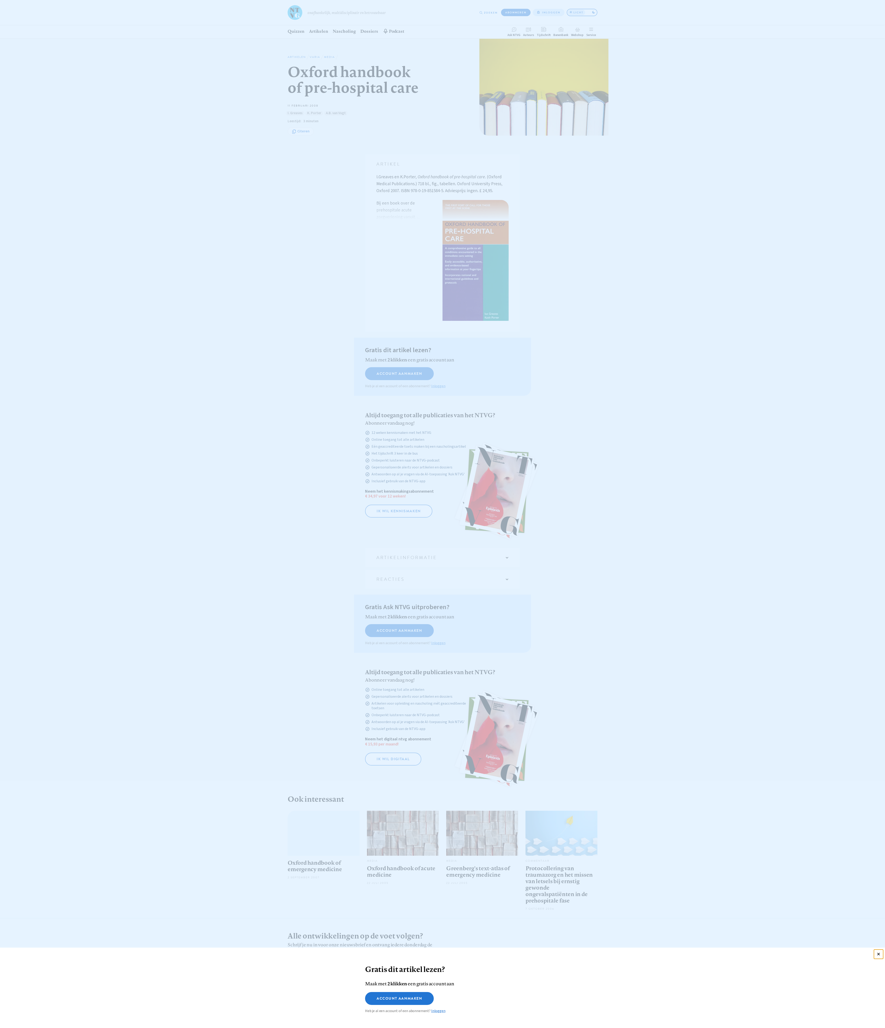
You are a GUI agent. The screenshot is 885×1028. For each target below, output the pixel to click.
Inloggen (438, 1010)
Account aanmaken (399, 998)
